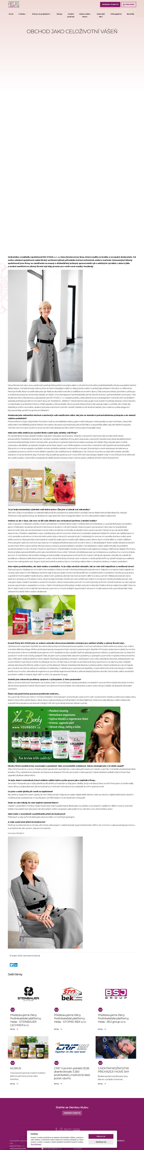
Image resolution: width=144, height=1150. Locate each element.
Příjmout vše (101, 1136)
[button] (23, 14)
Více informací (36, 1144)
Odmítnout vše (101, 1142)
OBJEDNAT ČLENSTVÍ (110, 4)
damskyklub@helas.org (52, 1148)
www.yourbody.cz (16, 833)
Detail (12, 1029)
